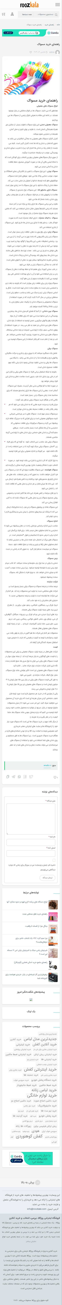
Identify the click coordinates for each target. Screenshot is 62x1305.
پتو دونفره (26, 1131)
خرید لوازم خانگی (42, 1095)
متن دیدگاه (50, 800)
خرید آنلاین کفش (45, 1044)
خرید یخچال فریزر (51, 1121)
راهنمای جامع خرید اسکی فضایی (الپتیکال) (30, 962)
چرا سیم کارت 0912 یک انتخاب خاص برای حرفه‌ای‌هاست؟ (31, 940)
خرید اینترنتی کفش (40, 1069)
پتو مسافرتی (16, 1131)
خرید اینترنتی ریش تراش (45, 1054)
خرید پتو (21, 1111)
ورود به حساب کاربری (12, 14)
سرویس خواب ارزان (49, 1131)
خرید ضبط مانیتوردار (27, 1085)
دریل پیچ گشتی (28, 1121)
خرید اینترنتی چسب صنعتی (47, 1064)
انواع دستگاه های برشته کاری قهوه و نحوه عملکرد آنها (27, 901)
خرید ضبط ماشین (48, 1085)
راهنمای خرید (49, 24)
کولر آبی (54, 1142)
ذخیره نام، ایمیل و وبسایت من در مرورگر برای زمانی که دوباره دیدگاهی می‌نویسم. (32, 867)
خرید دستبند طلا (31, 1075)
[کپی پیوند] (7, 777)
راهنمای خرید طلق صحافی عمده (35, 914)
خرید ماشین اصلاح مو (21, 1101)
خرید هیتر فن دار (32, 1111)
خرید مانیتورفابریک (47, 1106)
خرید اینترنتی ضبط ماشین (18, 1054)
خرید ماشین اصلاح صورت (45, 1101)
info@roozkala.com (36, 1209)
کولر (12, 1137)
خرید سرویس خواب (21, 1080)
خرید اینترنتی (23, 1045)
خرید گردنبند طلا (20, 1116)
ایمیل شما (51, 847)
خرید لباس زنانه (44, 1090)
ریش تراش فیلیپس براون (45, 1126)
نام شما (52, 836)
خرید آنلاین (15, 1039)
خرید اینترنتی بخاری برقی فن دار (45, 1049)
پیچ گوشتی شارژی (51, 1137)
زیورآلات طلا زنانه (23, 1126)
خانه (58, 24)
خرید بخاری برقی (15, 1070)
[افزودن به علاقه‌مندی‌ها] (31, 52)
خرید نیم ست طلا (49, 1111)
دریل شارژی (39, 1121)
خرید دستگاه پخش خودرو (44, 1080)
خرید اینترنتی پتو (32, 1059)
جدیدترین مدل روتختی (48, 1034)
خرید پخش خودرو (48, 1116)
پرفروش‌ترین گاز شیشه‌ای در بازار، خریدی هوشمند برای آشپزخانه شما (26, 976)
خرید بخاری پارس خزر (49, 1075)
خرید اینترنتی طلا (49, 1059)
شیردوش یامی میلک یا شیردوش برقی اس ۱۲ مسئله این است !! (27, 952)
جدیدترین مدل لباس (40, 1039)
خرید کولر (33, 1116)
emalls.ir (47, 765)
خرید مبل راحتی (29, 1105)
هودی (35, 1131)
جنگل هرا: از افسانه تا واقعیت (36, 926)
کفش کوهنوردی (29, 1136)
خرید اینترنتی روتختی (22, 1049)
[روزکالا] (29, 4)
